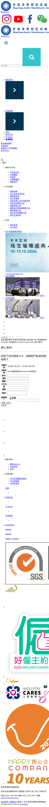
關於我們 (9, 80)
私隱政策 (13, 802)
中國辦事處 (14, 179)
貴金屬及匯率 (6, 143)
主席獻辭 (13, 175)
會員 (12, 469)
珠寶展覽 (9, 111)
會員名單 (13, 225)
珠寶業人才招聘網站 (9, 148)
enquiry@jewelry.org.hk (9, 798)
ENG (7, 12)
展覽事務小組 (15, 206)
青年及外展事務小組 (18, 213)
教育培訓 (9, 135)
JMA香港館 (14, 481)
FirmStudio (24, 804)
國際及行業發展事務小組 (20, 208)
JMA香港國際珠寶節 (18, 479)
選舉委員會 (14, 196)
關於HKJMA (15, 464)
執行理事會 (14, 199)
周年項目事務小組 (17, 203)
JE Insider (9, 137)
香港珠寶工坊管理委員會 (20, 201)
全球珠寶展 (14, 483)
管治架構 (13, 467)
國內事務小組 (15, 210)
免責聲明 (4, 802)
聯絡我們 (13, 182)
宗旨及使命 (14, 172)
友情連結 (4, 146)
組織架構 (13, 191)
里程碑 (12, 177)
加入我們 (13, 227)
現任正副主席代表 (17, 194)
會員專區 (9, 139)
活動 (7, 132)
